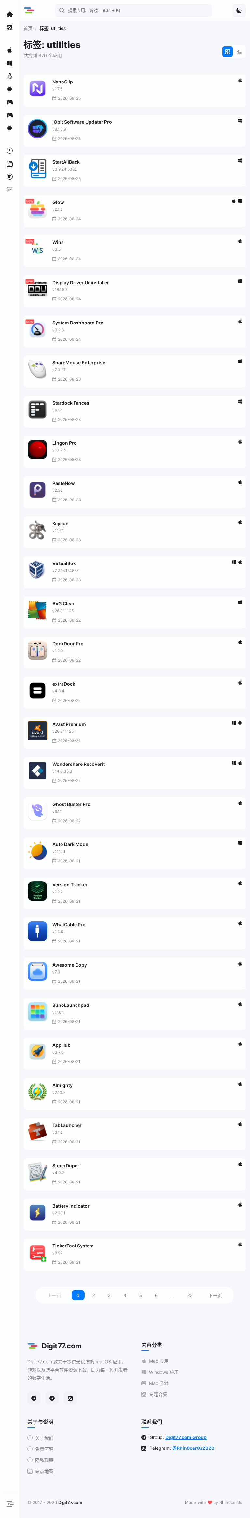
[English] (10, 189)
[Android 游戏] (10, 128)
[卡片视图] (227, 51)
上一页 (54, 1295)
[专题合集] (10, 27)
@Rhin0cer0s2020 (193, 1448)
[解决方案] (10, 151)
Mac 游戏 (159, 1383)
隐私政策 (44, 1460)
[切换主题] (239, 10)
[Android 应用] (10, 89)
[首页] (10, 14)
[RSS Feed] (70, 1398)
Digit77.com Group (186, 1437)
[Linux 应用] (10, 76)
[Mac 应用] (10, 50)
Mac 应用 (159, 1361)
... (172, 1295)
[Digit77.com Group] (52, 1398)
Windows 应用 (164, 1372)
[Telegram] (33, 1398)
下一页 (215, 1295)
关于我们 (44, 1438)
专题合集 (158, 1394)
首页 (28, 28)
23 (190, 1295)
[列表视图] (239, 51)
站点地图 (44, 1471)
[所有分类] (10, 164)
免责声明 (44, 1449)
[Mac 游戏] (10, 102)
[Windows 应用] (10, 63)
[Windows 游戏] (10, 115)
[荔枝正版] (10, 177)
